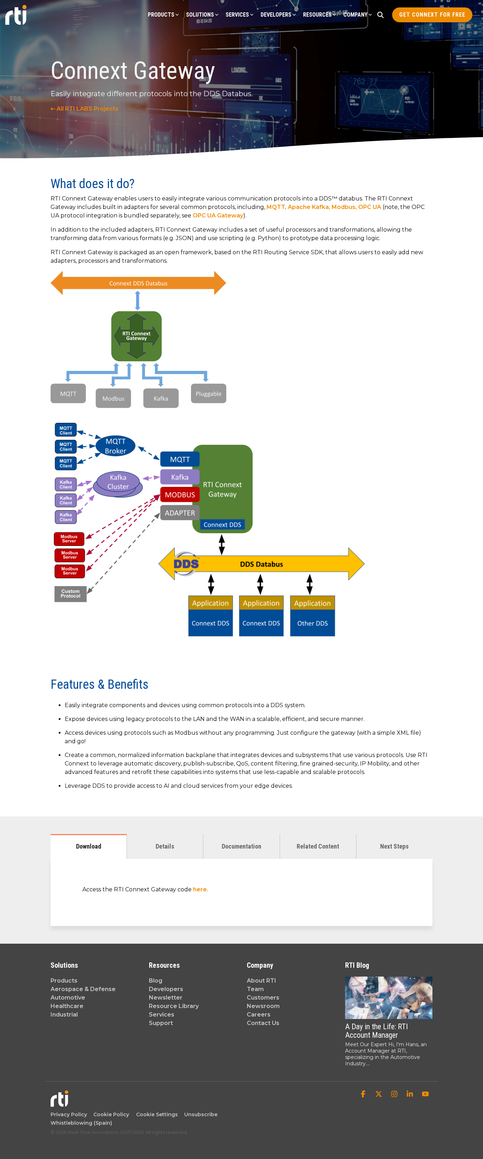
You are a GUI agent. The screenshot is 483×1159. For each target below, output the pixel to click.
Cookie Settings (157, 1114)
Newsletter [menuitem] (165, 997)
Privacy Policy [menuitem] (69, 1114)
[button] (364, 1094)
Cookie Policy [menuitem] (110, 1114)
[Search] (380, 14)
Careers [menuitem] (258, 1014)
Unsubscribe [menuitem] (199, 1114)
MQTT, (277, 207)
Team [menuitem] (255, 989)
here (200, 889)
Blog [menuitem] (155, 980)
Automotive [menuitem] (68, 997)
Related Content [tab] (318, 846)
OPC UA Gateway (218, 215)
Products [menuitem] (64, 980)
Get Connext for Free (432, 14)
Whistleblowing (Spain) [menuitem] (81, 1123)
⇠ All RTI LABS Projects (84, 108)
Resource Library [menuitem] (174, 1006)
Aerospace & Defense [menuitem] (83, 989)
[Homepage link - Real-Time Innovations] (59, 1103)
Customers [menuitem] (263, 997)
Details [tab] (165, 846)
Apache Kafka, (310, 207)
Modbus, (345, 207)
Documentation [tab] (241, 846)
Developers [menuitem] (166, 989)
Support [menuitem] (161, 1023)
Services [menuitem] (161, 1014)
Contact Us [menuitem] (263, 1023)
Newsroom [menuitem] (263, 1006)
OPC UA (369, 207)
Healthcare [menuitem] (67, 1006)
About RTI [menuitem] (261, 980)
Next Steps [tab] (394, 846)
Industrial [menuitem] (64, 1014)
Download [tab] (88, 846)
